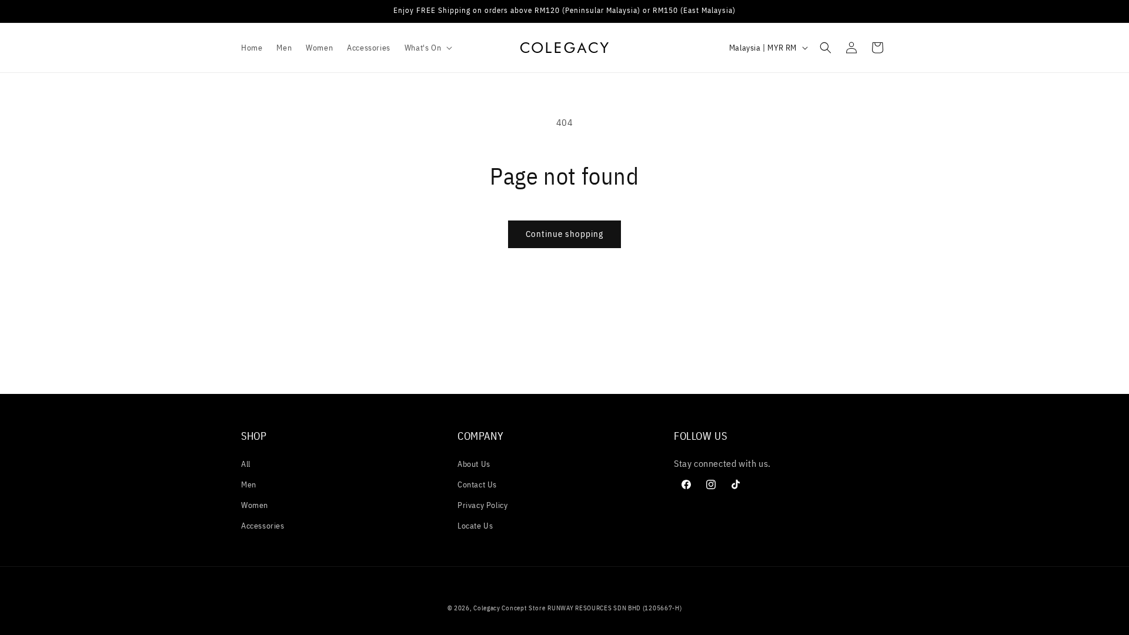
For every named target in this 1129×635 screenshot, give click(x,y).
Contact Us (477, 484)
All (245, 464)
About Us (473, 464)
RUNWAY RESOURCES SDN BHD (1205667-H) (614, 608)
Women (254, 505)
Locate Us (475, 525)
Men (248, 484)
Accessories (263, 525)
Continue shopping (564, 233)
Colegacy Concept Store (509, 608)
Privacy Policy (482, 505)
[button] (427, 47)
